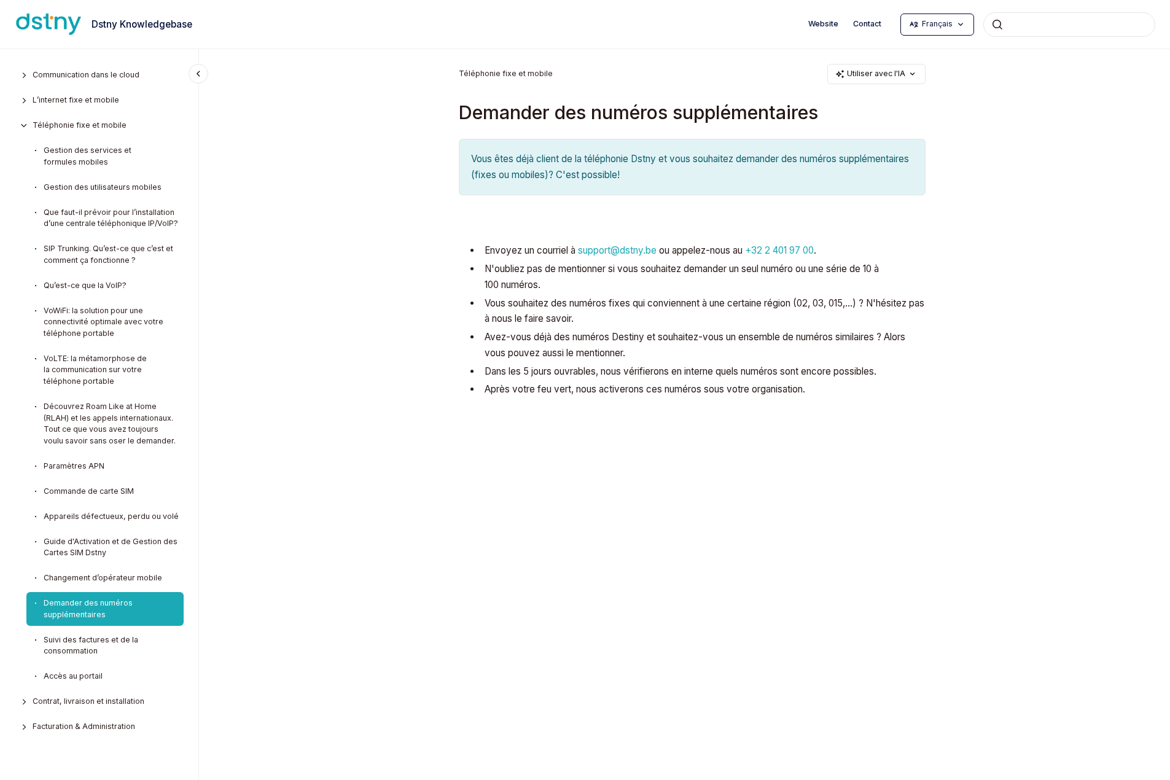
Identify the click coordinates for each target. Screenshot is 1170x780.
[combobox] (1069, 24)
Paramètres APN (74, 465)
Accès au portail (73, 676)
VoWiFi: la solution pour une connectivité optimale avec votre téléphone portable (103, 322)
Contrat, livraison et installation (88, 701)
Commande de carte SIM (89, 491)
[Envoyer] (997, 24)
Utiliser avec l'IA (876, 73)
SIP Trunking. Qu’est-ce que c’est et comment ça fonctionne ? (108, 254)
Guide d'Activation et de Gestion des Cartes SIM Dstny (110, 547)
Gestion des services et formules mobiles (87, 156)
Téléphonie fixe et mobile (80, 125)
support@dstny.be (617, 250)
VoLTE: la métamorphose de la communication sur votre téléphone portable (95, 370)
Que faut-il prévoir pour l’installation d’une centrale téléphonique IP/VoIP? (111, 218)
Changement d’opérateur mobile (103, 577)
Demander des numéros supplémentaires (88, 608)
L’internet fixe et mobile (76, 99)
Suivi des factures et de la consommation (91, 645)
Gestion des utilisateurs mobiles (103, 187)
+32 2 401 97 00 (779, 250)
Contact (867, 23)
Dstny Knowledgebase (142, 24)
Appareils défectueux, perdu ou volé (111, 516)
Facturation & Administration (84, 726)
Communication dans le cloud (86, 74)
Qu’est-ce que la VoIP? (85, 285)
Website (823, 23)
